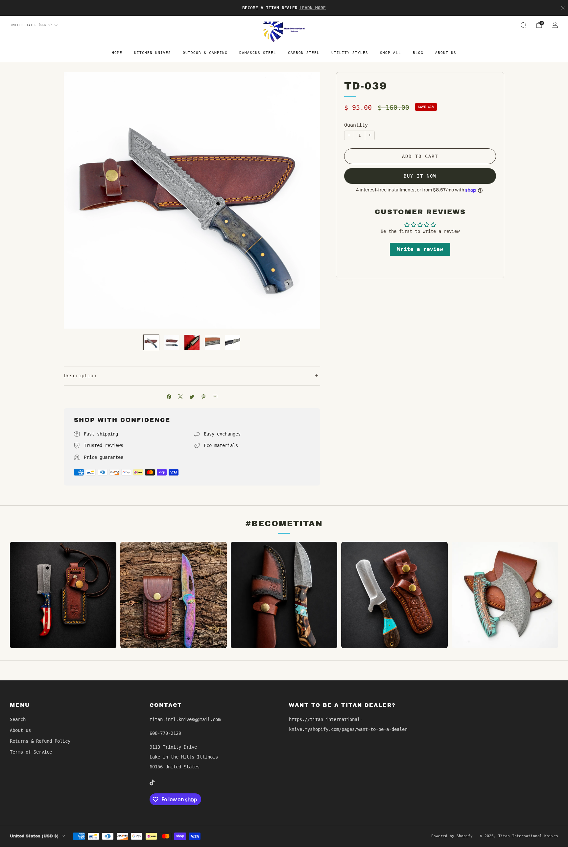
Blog (418, 53)
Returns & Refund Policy (40, 741)
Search (18, 719)
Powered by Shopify (452, 836)
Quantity (356, 125)
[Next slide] (307, 200)
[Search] (523, 25)
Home (117, 53)
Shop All (390, 53)
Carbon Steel (304, 53)
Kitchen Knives (152, 53)
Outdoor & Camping (205, 53)
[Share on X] (180, 396)
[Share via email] (215, 396)
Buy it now (420, 175)
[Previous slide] (76, 200)
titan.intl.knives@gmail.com (185, 719)
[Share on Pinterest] (203, 396)
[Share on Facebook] (169, 396)
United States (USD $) (31, 25)
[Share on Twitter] (192, 396)
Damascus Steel (257, 53)
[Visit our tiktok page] (152, 782)
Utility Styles (349, 53)
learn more (312, 7)
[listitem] (284, 8)
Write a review (420, 249)
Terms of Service (31, 752)
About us (445, 53)
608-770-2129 (165, 733)
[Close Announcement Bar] (562, 8)
